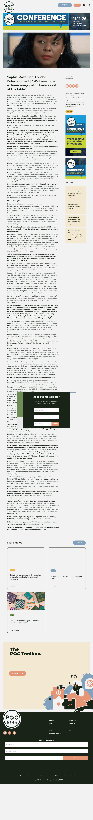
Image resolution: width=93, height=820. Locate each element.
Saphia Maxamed (70, 106)
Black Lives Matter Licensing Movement (74, 96)
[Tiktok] (14, 733)
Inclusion (81, 98)
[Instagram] (9, 733)
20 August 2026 (14, 586)
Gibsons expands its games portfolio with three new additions (74, 219)
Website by (56, 779)
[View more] (23, 586)
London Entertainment (72, 104)
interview (77, 102)
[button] (84, 5)
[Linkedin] (5, 733)
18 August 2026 (55, 586)
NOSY (61, 779)
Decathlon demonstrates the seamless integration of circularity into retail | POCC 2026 (26, 577)
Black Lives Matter (74, 93)
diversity (75, 98)
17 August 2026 (14, 630)
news (81, 104)
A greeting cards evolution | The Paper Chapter (74, 206)
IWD (82, 102)
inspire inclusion (70, 100)
